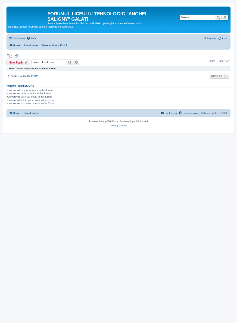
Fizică (12, 55)
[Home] (27, 15)
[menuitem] (31, 38)
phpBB (106, 121)
